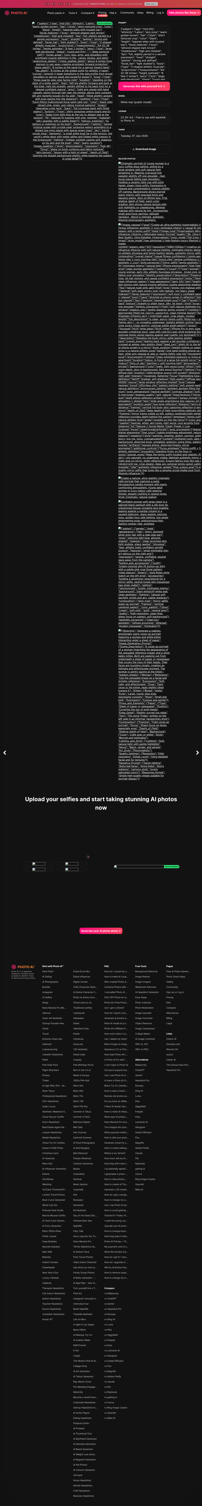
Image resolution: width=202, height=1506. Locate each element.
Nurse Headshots (82, 1480)
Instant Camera (50, 1262)
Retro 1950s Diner (51, 1231)
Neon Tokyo (48, 1090)
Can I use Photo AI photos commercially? (125, 1205)
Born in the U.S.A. (82, 1070)
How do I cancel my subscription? (121, 971)
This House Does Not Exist (179, 1064)
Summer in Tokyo (82, 1111)
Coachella (78, 1189)
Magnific (139, 1142)
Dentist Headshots (82, 1485)
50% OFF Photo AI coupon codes (121, 997)
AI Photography (50, 981)
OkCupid (77, 1475)
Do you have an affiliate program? (121, 1101)
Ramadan (78, 1200)
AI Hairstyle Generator (84, 1444)
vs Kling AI (109, 1319)
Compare (109, 1288)
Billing (150, 12)
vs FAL (107, 1386)
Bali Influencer (80, 1153)
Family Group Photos (84, 1272)
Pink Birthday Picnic (83, 1064)
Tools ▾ (72, 12)
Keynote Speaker (51, 1246)
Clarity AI (171, 1059)
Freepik (139, 1111)
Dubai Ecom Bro (81, 971)
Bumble (46, 987)
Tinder (45, 1080)
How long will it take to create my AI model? (126, 1163)
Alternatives (141, 1059)
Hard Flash (47, 971)
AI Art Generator (81, 1371)
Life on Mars (79, 1319)
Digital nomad (80, 981)
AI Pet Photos (80, 1464)
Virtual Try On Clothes (53, 1142)
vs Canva (109, 1402)
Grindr (45, 1028)
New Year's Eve (50, 1272)
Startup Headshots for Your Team (90, 1407)
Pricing (102, 12)
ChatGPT (140, 1070)
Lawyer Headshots (52, 1132)
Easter (76, 1033)
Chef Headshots (81, 1490)
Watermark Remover (145, 987)
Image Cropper (143, 981)
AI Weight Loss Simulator (86, 1454)
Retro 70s (78, 1096)
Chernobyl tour (81, 1303)
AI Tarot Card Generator (54, 1220)
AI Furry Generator (51, 1225)
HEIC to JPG (141, 1044)
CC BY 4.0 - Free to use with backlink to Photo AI (143, 119)
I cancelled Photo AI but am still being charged (128, 992)
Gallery (169, 981)
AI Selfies (47, 997)
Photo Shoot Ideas (175, 976)
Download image (145, 149)
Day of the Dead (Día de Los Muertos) (92, 1215)
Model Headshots (51, 1137)
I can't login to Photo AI (116, 1064)
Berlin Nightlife (80, 1309)
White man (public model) (136, 102)
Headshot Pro (142, 1080)
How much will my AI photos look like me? (125, 1158)
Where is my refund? (114, 1153)
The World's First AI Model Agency (90, 1360)
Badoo (76, 1168)
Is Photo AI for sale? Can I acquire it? (123, 1059)
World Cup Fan (49, 1205)
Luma (138, 1096)
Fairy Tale (78, 1231)
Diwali (76, 1023)
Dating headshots (82, 1418)
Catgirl (76, 1355)
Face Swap (141, 997)
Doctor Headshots (51, 1309)
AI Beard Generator (83, 1449)
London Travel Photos (53, 1194)
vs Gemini (109, 1303)
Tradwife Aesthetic (82, 1314)
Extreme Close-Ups (52, 1039)
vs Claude (109, 1381)
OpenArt (139, 1184)
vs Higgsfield (111, 1335)
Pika (137, 1101)
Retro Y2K (78, 1101)
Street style (79, 1054)
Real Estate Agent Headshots (57, 1127)
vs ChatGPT (110, 1298)
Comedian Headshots (53, 1314)
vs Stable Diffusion (114, 1360)
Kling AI (139, 1090)
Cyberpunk (79, 1013)
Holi (75, 1194)
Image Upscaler (143, 1013)
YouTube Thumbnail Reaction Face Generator (65, 1189)
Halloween (78, 1018)
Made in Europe (81, 1075)
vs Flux (108, 1366)
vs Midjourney (111, 1293)
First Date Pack (50, 1064)
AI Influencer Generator (54, 1168)
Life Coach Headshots (53, 1293)
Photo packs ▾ (55, 12)
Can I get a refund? (114, 1007)
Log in (160, 12)
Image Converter (144, 1018)
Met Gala (77, 1127)
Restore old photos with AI (117, 1096)
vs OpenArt (110, 1412)
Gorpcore (78, 1044)
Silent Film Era (80, 1106)
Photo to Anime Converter (86, 997)
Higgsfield (140, 1106)
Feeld (45, 1059)
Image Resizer (142, 976)
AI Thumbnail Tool (82, 1433)
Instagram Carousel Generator (88, 1298)
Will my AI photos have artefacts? (121, 1267)
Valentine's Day (81, 1028)
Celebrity (47, 1283)
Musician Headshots (83, 1496)
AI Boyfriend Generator (85, 1438)
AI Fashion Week (81, 1340)
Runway (139, 1085)
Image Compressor (145, 1028)
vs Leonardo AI (112, 1350)
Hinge (45, 1002)
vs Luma (108, 1324)
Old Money (47, 1179)
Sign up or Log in (175, 992)
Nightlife (77, 1225)
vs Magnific (110, 1371)
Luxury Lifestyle (50, 1277)
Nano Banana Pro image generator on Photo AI (128, 1122)
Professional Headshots (54, 1096)
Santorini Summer (82, 1137)
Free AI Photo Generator (178, 971)
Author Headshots (51, 1298)
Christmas (78, 1039)
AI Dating (47, 976)
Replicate (140, 1163)
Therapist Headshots (53, 1288)
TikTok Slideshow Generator (87, 1246)
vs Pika (108, 1329)
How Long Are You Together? (88, 1236)
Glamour (46, 1013)
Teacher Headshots (52, 1303)
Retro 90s (78, 1085)
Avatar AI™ (47, 1319)
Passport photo (81, 1423)
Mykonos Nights (81, 1122)
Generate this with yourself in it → (144, 86)
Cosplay (77, 1059)
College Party (80, 1366)
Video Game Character (85, 1262)
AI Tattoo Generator (83, 1376)
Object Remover (143, 1023)
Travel (45, 1033)
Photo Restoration (144, 1007)
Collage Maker (142, 1033)
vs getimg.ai (110, 1397)
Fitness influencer (82, 1158)
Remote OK (172, 1049)
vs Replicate (110, 1392)
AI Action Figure (81, 1412)
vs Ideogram (110, 1355)
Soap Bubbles (49, 1241)
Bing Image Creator (145, 1179)
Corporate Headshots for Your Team (91, 1402)
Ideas (140, 12)
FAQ (106, 966)
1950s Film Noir (81, 1080)
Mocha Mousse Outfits (53, 1215)
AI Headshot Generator (147, 992)
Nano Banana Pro (82, 1241)
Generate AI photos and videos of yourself (126, 1018)
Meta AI (139, 1189)
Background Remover (146, 971)
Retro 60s (47, 1163)
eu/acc (169, 1054)
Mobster (46, 1257)
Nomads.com (173, 1044)
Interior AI (171, 1039)
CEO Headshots (50, 1101)
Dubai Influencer (81, 976)
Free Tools (140, 966)
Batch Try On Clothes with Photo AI (122, 1085)
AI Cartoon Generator (84, 1470)
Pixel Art (77, 1293)
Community (127, 12)
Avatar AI (17, 976)
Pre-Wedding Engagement (86, 1386)
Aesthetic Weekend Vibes (55, 1111)
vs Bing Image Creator (115, 1407)
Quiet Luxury (49, 1106)
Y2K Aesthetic (80, 1049)
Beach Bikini (79, 1329)
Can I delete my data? (115, 1039)
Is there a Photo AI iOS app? (118, 1080)
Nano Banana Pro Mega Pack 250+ (60, 1007)
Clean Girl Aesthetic (52, 1018)
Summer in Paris (81, 1116)
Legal (169, 1023)
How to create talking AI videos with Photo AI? (128, 1148)
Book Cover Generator (53, 1200)
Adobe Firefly (142, 1148)
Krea (137, 1116)
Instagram (47, 992)
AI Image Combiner (145, 1039)
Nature (45, 1174)
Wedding (46, 1184)
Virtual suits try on (82, 1002)
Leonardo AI (141, 1122)
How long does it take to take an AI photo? (126, 1236)
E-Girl (76, 1350)
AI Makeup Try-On (82, 1335)
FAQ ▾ (113, 12)
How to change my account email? (122, 1200)
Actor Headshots (50, 1122)
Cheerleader (48, 1267)
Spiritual (77, 1179)
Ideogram (140, 1127)
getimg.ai (140, 1168)
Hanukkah (78, 1205)
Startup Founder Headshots (56, 1023)
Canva (138, 1174)
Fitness (46, 1075)
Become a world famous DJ (87, 1397)
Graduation (79, 1174)
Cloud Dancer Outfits (53, 1116)
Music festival (80, 1184)
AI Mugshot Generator (84, 1459)
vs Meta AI (109, 1418)
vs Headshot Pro (112, 1309)
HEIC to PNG (141, 1049)
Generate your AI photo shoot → (101, 930)
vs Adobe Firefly (112, 1376)
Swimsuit (46, 1044)
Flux (137, 1137)
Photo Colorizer (143, 1002)
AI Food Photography (84, 1142)
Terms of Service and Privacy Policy (23, 977)
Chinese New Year (82, 1220)
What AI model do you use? (118, 1023)
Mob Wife (47, 1251)
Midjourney (141, 1064)
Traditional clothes (82, 1007)
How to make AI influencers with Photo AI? (126, 1111)
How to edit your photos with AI (120, 1137)
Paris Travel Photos (83, 1257)
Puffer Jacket (49, 1236)
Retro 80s (78, 1090)
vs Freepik (109, 1340)
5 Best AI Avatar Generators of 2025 (123, 1106)
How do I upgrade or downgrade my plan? (126, 1262)
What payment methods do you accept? (125, 1132)
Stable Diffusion (143, 1132)
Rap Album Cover (82, 1381)
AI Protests (78, 1428)
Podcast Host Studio (52, 1210)
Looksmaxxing (49, 1049)
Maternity (78, 1392)
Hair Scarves (79, 1132)
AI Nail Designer (81, 1148)
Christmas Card (50, 1153)
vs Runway (110, 1314)
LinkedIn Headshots (52, 1054)
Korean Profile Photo (52, 1148)
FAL (137, 1158)
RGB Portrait (79, 1345)
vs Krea (108, 1345)
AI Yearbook (48, 1158)
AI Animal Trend (81, 1251)
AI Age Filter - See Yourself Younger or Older (96, 1283)
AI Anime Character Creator (87, 992)
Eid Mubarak (79, 1210)
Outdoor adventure (83, 1163)
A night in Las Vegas (83, 1324)
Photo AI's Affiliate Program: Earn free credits (127, 1028)
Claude (139, 1153)
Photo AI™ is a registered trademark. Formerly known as (22, 973)
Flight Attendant (50, 1070)
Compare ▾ (87, 12)
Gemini (138, 1075)
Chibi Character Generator (86, 987)
